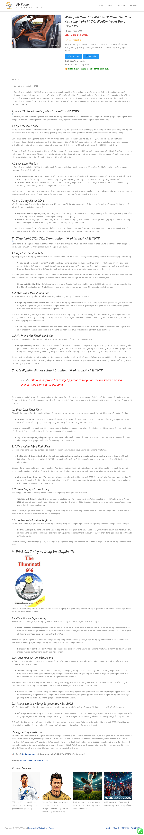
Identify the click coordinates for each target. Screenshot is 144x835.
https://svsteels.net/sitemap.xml (34, 760)
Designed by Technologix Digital (41, 828)
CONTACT (133, 5)
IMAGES (121, 5)
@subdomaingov (29, 754)
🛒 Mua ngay (73, 56)
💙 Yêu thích (91, 56)
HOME (101, 5)
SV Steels (22, 5)
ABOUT (111, 5)
